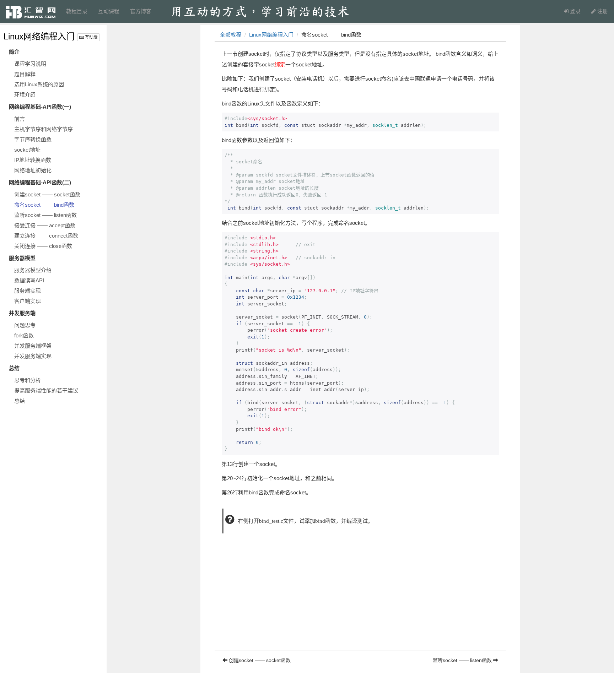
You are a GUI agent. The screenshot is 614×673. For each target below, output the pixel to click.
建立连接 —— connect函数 (46, 236)
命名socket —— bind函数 (44, 205)
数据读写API (29, 280)
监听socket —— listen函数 (45, 215)
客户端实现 (27, 301)
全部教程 (230, 35)
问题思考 (25, 325)
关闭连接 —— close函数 (43, 246)
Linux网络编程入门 (39, 36)
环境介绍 (25, 95)
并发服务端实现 (33, 356)
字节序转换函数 (33, 139)
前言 (19, 119)
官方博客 (140, 11)
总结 (19, 401)
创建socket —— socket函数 (47, 194)
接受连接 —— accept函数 (44, 225)
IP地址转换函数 (32, 160)
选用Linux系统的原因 (39, 84)
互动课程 (108, 11)
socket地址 (27, 150)
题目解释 (25, 74)
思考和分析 (27, 380)
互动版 (91, 37)
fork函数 (24, 335)
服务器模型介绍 (33, 270)
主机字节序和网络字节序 (43, 129)
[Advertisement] (360, 601)
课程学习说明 (30, 64)
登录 (575, 11)
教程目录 (76, 11)
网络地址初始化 (33, 170)
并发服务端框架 (33, 346)
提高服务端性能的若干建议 (46, 390)
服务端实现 (27, 291)
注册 (602, 11)
